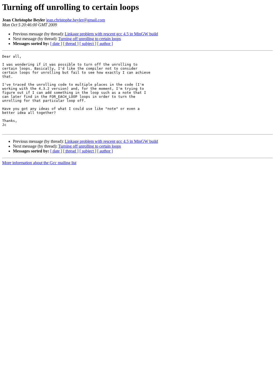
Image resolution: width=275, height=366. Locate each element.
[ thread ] (70, 43)
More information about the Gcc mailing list (39, 162)
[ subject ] (87, 43)
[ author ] (105, 43)
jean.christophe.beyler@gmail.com (75, 20)
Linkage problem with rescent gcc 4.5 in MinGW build (111, 34)
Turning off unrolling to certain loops (89, 38)
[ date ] (56, 43)
